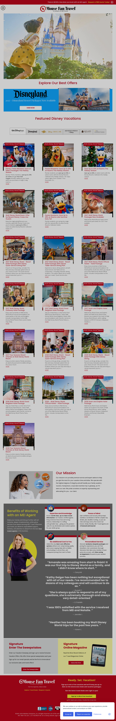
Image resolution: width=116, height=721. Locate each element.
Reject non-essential (83, 714)
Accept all (68, 714)
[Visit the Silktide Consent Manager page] (109, 714)
